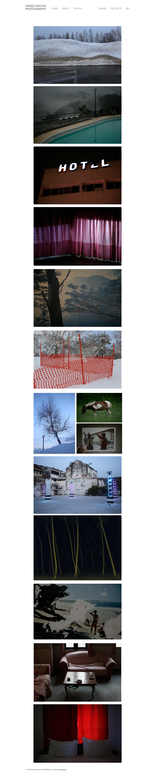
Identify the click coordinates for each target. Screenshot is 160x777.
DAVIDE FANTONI (35, 6)
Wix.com (63, 769)
